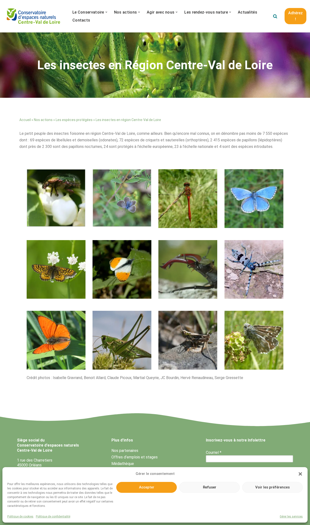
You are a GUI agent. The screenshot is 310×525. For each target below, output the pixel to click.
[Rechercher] (275, 16)
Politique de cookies (20, 516)
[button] (300, 474)
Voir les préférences (272, 487)
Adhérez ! (295, 16)
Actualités (247, 12)
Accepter (146, 487)
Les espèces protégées (74, 120)
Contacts (81, 20)
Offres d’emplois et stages (134, 457)
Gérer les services (291, 516)
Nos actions (43, 120)
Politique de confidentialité (53, 516)
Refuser (209, 487)
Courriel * (213, 452)
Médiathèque (122, 463)
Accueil (25, 120)
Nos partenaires (124, 450)
